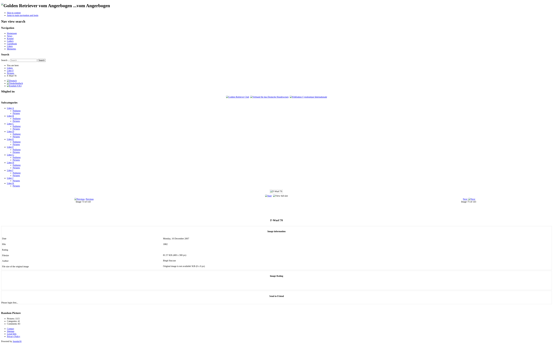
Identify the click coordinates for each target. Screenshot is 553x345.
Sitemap (10, 331)
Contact (10, 328)
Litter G (10, 155)
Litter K (10, 183)
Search (41, 60)
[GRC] (237, 97)
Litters (10, 46)
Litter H (10, 162)
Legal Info (11, 334)
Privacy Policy (13, 336)
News (9, 36)
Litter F (10, 147)
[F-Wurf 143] (279, 210)
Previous (90, 199)
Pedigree (17, 111)
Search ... (5, 60)
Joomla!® (17, 341)
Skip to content (14, 13)
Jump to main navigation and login (22, 15)
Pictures (16, 113)
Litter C (10, 123)
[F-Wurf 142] (279, 213)
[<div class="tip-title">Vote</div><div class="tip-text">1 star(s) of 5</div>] (269, 285)
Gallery (10, 41)
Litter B (10, 116)
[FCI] (308, 97)
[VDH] (269, 97)
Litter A (10, 108)
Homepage (12, 33)
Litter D (10, 131)
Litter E (10, 139)
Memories (11, 49)
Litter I (10, 170)
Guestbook (12, 43)
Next (465, 199)
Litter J (10, 178)
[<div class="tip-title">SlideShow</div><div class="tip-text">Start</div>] (268, 196)
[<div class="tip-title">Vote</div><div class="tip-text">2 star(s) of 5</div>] (271, 285)
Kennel (10, 38)
